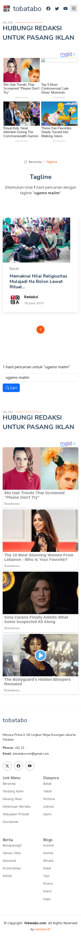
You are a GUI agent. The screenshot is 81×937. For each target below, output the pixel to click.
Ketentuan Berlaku (17, 806)
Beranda (34, 162)
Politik (7, 875)
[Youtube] (65, 9)
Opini (47, 814)
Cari (13, 387)
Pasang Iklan (12, 798)
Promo (48, 883)
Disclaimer (11, 821)
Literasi (48, 806)
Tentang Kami (13, 791)
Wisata (48, 860)
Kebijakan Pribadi (16, 814)
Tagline (51, 162)
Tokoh (47, 791)
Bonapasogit (12, 845)
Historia (49, 798)
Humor (48, 853)
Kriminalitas (12, 868)
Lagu (47, 898)
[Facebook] (48, 9)
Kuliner (48, 845)
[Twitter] (57, 9)
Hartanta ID (42, 929)
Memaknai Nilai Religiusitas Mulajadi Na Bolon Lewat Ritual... (38, 281)
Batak (47, 783)
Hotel (47, 868)
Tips (46, 875)
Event (47, 891)
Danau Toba (12, 853)
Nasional (9, 860)
